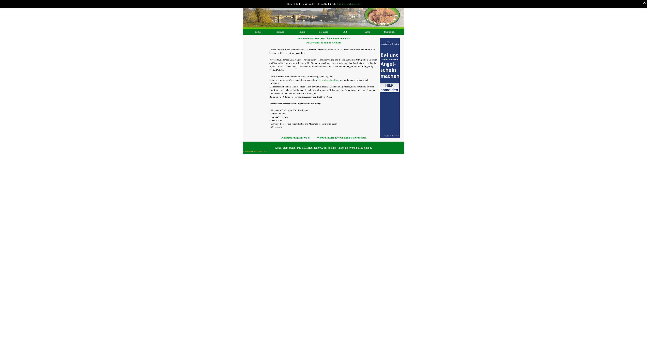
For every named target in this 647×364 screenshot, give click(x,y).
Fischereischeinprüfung (328, 80)
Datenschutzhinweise (348, 4)
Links (367, 32)
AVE (345, 32)
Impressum (389, 32)
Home (258, 32)
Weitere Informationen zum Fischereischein (341, 137)
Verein (302, 32)
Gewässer (323, 32)
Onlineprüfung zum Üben (295, 137)
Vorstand (279, 32)
